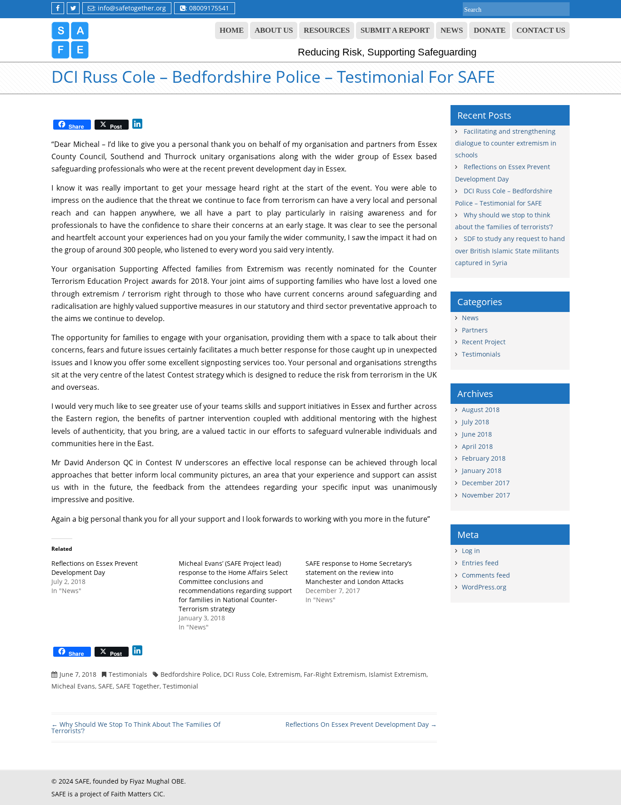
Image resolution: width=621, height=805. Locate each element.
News (470, 317)
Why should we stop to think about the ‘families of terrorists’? (135, 727)
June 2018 (477, 434)
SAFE (105, 686)
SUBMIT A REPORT (395, 30)
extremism (284, 674)
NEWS (452, 30)
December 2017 (486, 482)
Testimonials (128, 674)
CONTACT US (540, 30)
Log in (471, 550)
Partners (475, 330)
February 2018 (484, 458)
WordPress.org (484, 587)
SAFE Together (138, 686)
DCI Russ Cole (244, 674)
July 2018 (475, 422)
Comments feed (486, 575)
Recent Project (484, 341)
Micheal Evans (73, 686)
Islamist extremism (397, 674)
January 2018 (481, 470)
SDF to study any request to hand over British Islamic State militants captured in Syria (510, 250)
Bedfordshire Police (190, 674)
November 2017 (486, 495)
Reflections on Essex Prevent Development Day (94, 568)
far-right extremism (335, 674)
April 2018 (477, 446)
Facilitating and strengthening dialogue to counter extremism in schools (505, 143)
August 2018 (481, 409)
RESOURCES (327, 30)
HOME (232, 30)
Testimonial (180, 686)
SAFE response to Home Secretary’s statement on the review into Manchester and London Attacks (358, 572)
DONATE (490, 30)
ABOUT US (274, 30)
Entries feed (480, 562)
